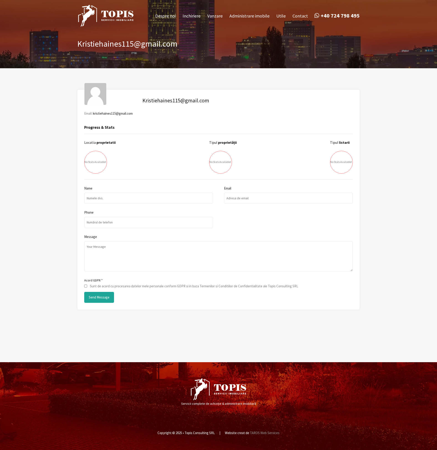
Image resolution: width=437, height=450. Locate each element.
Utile (281, 16)
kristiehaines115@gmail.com (113, 113)
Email (227, 188)
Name (88, 188)
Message (90, 237)
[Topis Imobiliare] (105, 25)
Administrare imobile (249, 16)
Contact (300, 16)
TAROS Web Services (264, 433)
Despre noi (165, 16)
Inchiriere (192, 16)
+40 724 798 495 (340, 16)
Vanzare (215, 16)
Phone (89, 212)
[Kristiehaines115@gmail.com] (95, 103)
